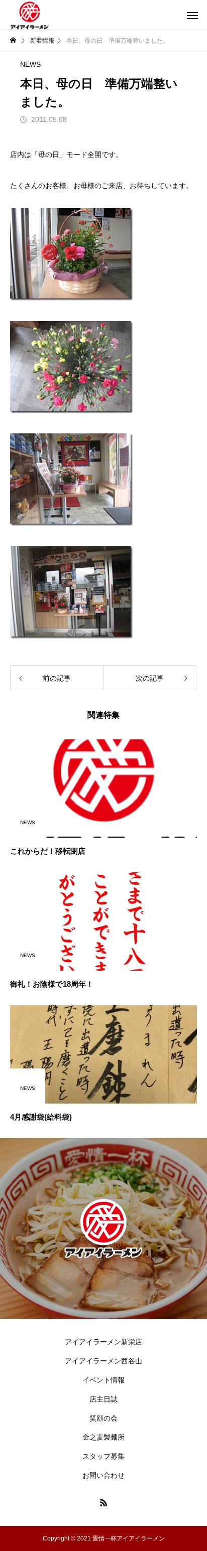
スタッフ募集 (103, 1456)
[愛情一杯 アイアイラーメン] (29, 15)
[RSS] (103, 1502)
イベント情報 (103, 1380)
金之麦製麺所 (103, 1437)
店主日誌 (103, 1399)
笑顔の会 (103, 1418)
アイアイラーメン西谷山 (103, 1361)
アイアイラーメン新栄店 (103, 1342)
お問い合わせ (103, 1475)
